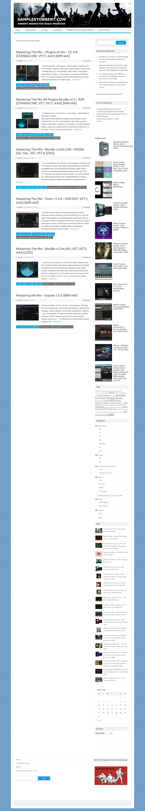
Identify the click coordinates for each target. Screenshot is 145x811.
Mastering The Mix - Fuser (39, 237)
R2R (58, 138)
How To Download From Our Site (27, 770)
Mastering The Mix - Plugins (46, 88)
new (122, 403)
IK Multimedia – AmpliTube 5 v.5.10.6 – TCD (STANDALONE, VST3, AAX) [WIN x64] (115, 672)
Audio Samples (30, 30)
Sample (99, 499)
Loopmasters (99, 401)
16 (125, 705)
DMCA (18, 767)
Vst (42, 134)
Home (18, 30)
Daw (100, 513)
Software (57, 30)
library (118, 398)
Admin (20, 61)
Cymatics (105, 393)
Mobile (101, 487)
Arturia (100, 391)
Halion (122, 393)
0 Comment (86, 61)
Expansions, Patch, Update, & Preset (80, 30)
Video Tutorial (118, 412)
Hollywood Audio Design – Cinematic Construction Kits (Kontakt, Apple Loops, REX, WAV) (115, 655)
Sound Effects (118, 407)
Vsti (105, 415)
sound (111, 407)
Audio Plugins (104, 30)
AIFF (96, 391)
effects (111, 393)
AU (104, 391)
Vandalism (111, 412)
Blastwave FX (118, 391)
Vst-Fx (98, 415)
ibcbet (96, 791)
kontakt (121, 395)
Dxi (100, 436)
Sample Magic (112, 405)
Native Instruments (112, 403)
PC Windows (25, 85)
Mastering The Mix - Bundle (70, 187)
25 (103, 713)
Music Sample (103, 506)
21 (116, 709)
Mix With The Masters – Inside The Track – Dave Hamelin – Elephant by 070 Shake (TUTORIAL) (114, 546)
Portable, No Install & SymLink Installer (110, 495)
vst (125, 411)
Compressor (98, 393)
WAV (110, 415)
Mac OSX (24, 187)
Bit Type (100, 455)
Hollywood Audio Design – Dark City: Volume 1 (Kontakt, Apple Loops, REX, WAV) (115, 646)
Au (18, 187)
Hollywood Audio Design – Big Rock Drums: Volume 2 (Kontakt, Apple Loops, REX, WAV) (114, 638)
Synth (104, 409)
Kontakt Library (104, 398)
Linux (100, 480)
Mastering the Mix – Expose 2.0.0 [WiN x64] (46, 295)
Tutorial (44, 30)
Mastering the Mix (29, 88)
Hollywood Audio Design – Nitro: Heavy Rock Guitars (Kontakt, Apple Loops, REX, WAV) (115, 577)
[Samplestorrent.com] (72, 27)
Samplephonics (122, 405)
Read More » (76, 80)
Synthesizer (112, 409)
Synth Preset (121, 409)
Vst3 (42, 85)
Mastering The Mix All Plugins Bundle (43, 138)
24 (99, 713)
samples (99, 407)
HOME (18, 759)
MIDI (112, 400)
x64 (47, 85)
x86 (100, 462)
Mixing (118, 401)
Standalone (35, 85)
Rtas (100, 440)
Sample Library (104, 405)
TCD (127, 409)
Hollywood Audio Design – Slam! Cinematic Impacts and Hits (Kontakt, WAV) (115, 622)
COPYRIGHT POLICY (22, 763)
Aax (18, 85)
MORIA (83, 187)
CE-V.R (19, 88)
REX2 (97, 405)
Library (101, 469)
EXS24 (118, 393)
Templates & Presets (106, 473)
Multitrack (99, 403)
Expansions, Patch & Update (106, 466)
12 (108, 705)
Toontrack (98, 412)
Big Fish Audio (109, 391)
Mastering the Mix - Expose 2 (62, 327)
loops (106, 401)
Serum (107, 407)
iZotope (113, 396)
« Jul (98, 720)
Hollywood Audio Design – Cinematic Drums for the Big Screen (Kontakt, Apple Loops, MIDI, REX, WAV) (115, 663)
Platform (100, 477)
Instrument (104, 395)
